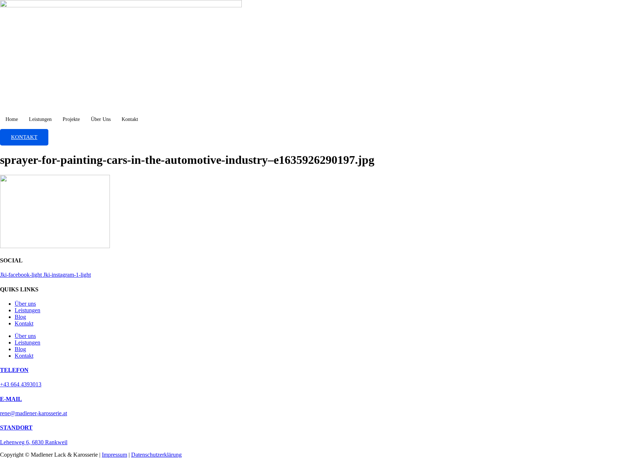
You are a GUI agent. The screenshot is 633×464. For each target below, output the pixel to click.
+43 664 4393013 (20, 384)
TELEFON (14, 370)
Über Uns (101, 119)
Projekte (71, 119)
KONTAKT (24, 137)
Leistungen (40, 119)
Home (11, 119)
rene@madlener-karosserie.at (33, 413)
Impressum (114, 455)
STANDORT (16, 427)
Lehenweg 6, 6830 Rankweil (33, 442)
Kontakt (130, 119)
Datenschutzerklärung (156, 455)
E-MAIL (11, 399)
